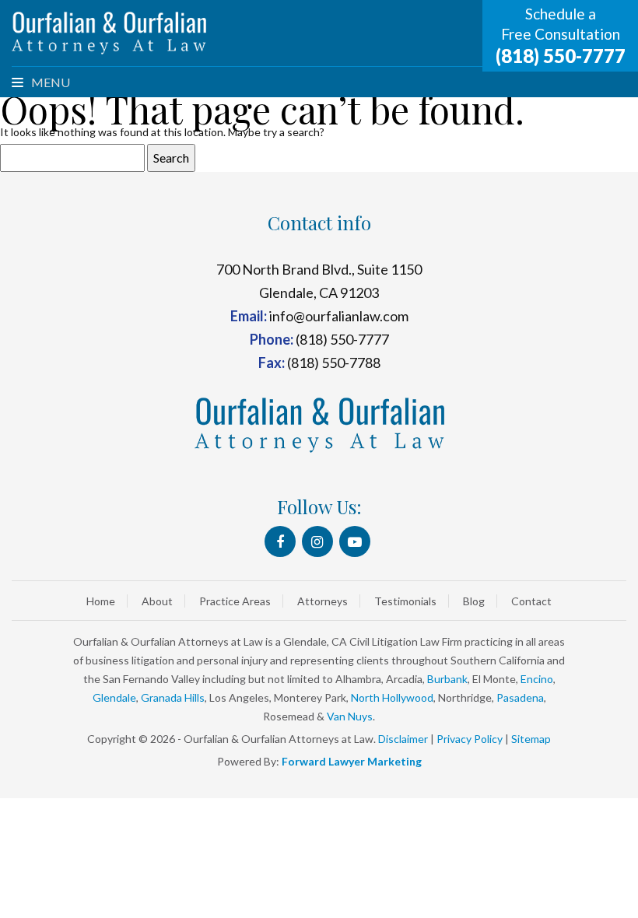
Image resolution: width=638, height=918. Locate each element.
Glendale (114, 697)
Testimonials (405, 601)
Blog (474, 601)
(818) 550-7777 (561, 55)
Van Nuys (350, 716)
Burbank (447, 678)
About (157, 601)
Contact (531, 601)
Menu (49, 82)
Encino (537, 678)
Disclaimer (403, 738)
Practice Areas (235, 601)
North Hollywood (392, 697)
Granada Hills (173, 697)
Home (100, 601)
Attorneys (322, 601)
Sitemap (531, 738)
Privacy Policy (469, 738)
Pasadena (520, 697)
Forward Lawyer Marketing (352, 761)
